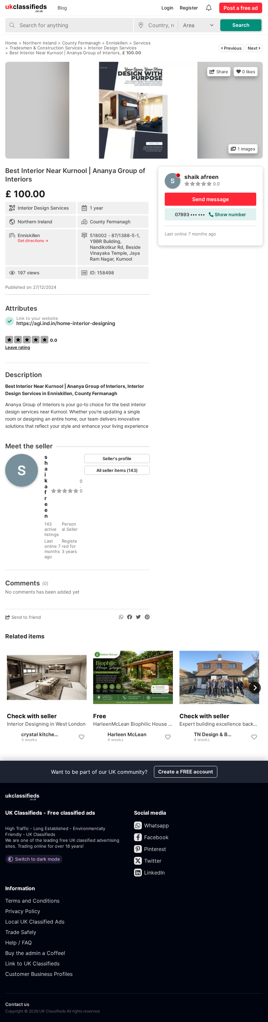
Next (253, 48)
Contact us (17, 1004)
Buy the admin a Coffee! (35, 953)
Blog (62, 7)
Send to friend (25, 617)
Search (240, 25)
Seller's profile (117, 458)
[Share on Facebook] (129, 617)
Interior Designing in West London (46, 724)
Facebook (156, 837)
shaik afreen (46, 486)
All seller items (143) (117, 470)
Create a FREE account (185, 772)
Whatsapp (156, 825)
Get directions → (33, 240)
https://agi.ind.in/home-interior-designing (65, 323)
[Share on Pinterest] (147, 617)
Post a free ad (241, 8)
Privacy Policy (22, 911)
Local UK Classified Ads (34, 921)
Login (167, 7)
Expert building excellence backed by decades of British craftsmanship (219, 724)
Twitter (152, 860)
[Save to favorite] (81, 737)
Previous (232, 48)
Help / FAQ (18, 942)
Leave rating (17, 347)
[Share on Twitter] (138, 617)
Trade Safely (20, 932)
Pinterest (155, 849)
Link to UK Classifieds (32, 963)
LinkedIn (154, 872)
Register (189, 7)
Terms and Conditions (32, 900)
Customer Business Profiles (39, 974)
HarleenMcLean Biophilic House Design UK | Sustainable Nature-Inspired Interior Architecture (133, 724)
